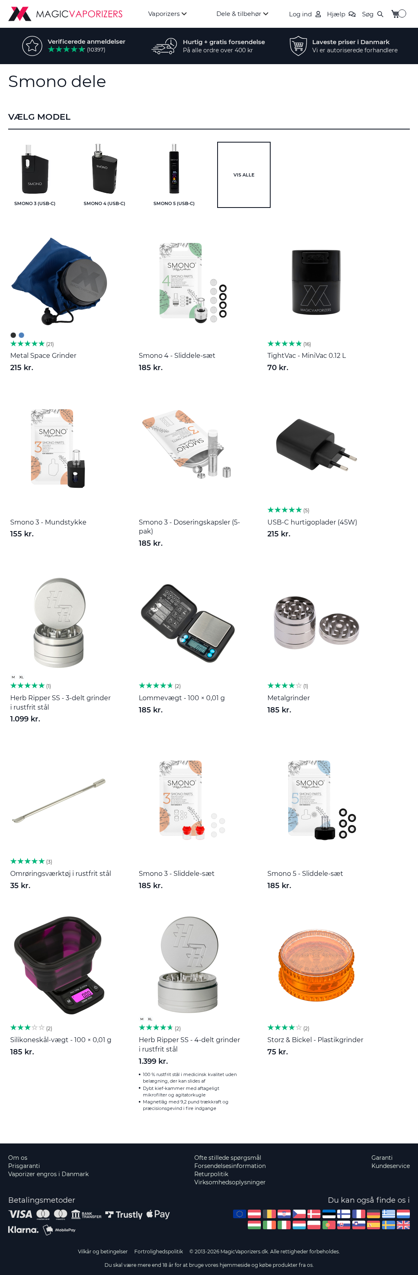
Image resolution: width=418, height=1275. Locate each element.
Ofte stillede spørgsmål (227, 1157)
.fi (343, 1214)
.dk (313, 1214)
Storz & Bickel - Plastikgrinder (315, 1040)
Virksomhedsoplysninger (230, 1182)
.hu (254, 1225)
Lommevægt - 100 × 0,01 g (182, 698)
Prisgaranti (24, 1166)
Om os (17, 1157)
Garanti (382, 1157)
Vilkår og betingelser (103, 1251)
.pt (329, 1225)
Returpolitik (211, 1174)
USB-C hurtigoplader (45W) (312, 522)
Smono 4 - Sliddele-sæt (177, 356)
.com (239, 1214)
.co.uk (403, 1225)
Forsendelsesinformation (230, 1166)
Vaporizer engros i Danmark (48, 1174)
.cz (299, 1214)
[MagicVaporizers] (65, 14)
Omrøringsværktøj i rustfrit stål (60, 874)
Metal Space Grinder (43, 356)
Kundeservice (390, 1166)
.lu (299, 1225)
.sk (343, 1225)
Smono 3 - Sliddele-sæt (177, 874)
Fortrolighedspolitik (158, 1251)
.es (373, 1225)
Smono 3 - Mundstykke (48, 522)
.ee (329, 1214)
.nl (403, 1214)
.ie (269, 1225)
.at (254, 1214)
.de (373, 1214)
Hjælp (336, 14)
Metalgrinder (288, 698)
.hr (284, 1214)
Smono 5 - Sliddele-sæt (305, 874)
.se (388, 1225)
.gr (388, 1214)
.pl (313, 1225)
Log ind (300, 14)
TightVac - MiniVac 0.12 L (306, 356)
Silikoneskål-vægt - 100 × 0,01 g (60, 1040)
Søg (368, 14)
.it (284, 1225)
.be (269, 1214)
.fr (358, 1214)
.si (358, 1225)
